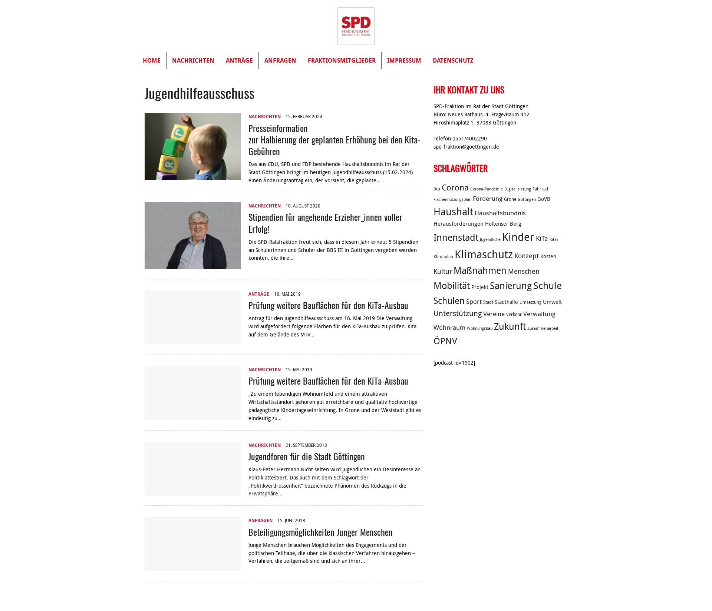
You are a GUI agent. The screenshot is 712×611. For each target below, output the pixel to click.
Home (152, 60)
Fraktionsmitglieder (342, 60)
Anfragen (280, 60)
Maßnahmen (480, 270)
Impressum (404, 60)
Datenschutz (453, 60)
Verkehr (514, 314)
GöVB (543, 199)
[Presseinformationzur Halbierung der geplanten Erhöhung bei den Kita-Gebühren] (193, 175)
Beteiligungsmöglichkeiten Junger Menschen (320, 531)
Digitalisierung (517, 189)
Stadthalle (506, 302)
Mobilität (452, 285)
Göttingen (527, 199)
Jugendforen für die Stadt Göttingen (306, 456)
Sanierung (511, 285)
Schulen (449, 300)
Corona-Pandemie (486, 189)
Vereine (494, 314)
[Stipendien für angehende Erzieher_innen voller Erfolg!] (193, 265)
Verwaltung (539, 314)
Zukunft (510, 326)
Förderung (487, 199)
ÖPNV (445, 341)
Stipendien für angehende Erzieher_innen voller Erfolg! (325, 222)
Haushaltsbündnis (500, 213)
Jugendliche (490, 239)
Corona (455, 187)
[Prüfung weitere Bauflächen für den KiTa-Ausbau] (193, 340)
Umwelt (552, 301)
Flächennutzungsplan (452, 199)
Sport (474, 302)
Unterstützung (458, 313)
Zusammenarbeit (542, 328)
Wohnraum (449, 327)
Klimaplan (443, 256)
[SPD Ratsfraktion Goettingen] (356, 25)
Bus (437, 189)
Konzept (526, 255)
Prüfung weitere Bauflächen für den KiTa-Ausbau (328, 305)
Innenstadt (456, 237)
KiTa (542, 238)
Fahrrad (540, 189)
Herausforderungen (459, 223)
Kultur (443, 271)
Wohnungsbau (479, 328)
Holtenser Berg (503, 223)
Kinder (518, 236)
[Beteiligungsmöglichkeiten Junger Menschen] (193, 567)
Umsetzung (530, 302)
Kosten (548, 256)
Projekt (479, 287)
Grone (510, 199)
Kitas (554, 239)
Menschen (524, 271)
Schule (547, 285)
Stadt (488, 302)
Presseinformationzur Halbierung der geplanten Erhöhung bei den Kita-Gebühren (334, 139)
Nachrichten (193, 60)
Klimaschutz (484, 254)
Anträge (239, 60)
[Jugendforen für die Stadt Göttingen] (193, 491)
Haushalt (453, 211)
